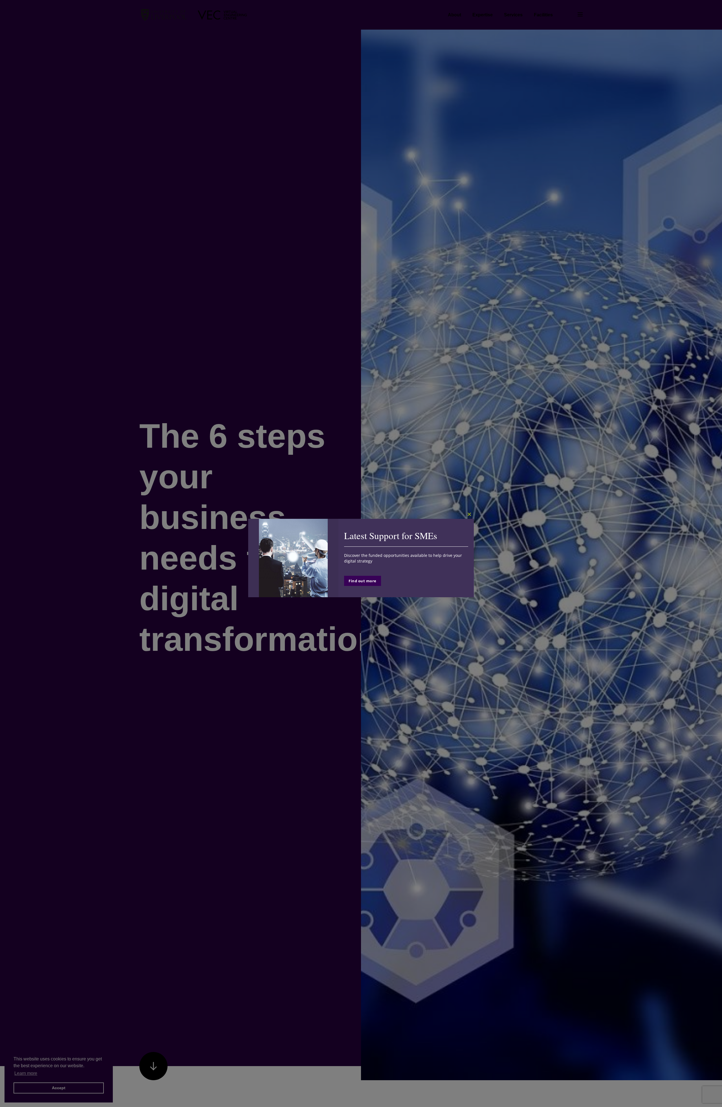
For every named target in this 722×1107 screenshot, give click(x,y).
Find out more (363, 580)
